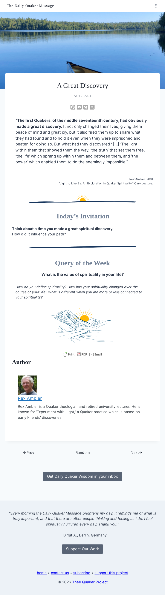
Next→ (136, 452)
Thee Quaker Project (90, 582)
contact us (60, 573)
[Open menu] (156, 5)
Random (82, 452)
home (42, 573)
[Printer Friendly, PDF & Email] (82, 354)
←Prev (28, 452)
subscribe (81, 573)
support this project (111, 573)
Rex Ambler (30, 398)
